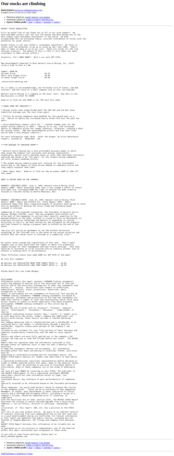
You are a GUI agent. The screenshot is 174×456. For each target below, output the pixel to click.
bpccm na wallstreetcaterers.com (28, 10)
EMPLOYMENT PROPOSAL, (40, 19)
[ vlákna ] (38, 22)
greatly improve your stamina (37, 17)
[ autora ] (56, 22)
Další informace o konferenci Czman (17, 453)
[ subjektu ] (47, 22)
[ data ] (30, 22)
